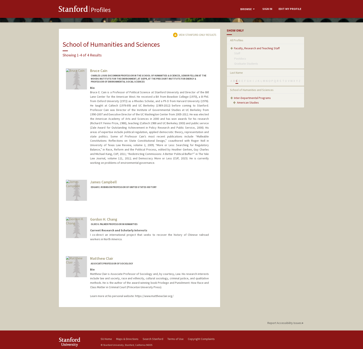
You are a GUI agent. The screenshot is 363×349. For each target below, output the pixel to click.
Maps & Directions (127, 339)
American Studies (248, 102)
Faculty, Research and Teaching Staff (257, 48)
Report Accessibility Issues (284, 323)
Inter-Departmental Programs (252, 98)
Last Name (236, 73)
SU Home (106, 339)
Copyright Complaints (201, 339)
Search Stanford (153, 339)
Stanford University (76, 342)
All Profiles (236, 40)
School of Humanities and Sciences (252, 90)
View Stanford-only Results (197, 35)
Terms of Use (175, 339)
